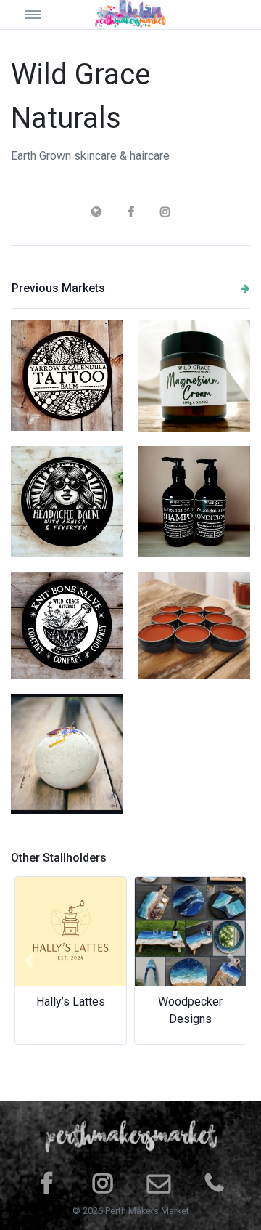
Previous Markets (58, 288)
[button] (29, 960)
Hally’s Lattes (70, 1001)
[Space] (130, 14)
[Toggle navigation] (41, 14)
